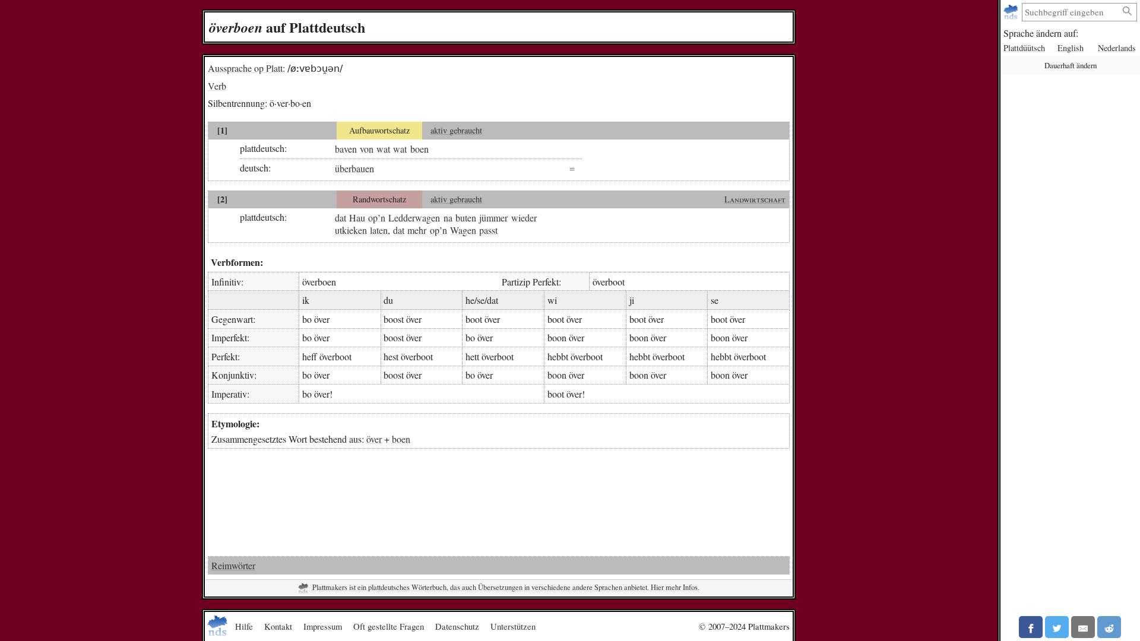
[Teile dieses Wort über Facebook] (1031, 627)
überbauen (354, 167)
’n (381, 217)
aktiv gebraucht (456, 130)
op (373, 217)
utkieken (351, 230)
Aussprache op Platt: (246, 68)
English (1070, 47)
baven (346, 148)
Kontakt (278, 626)
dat (340, 217)
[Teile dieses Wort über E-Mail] (1083, 627)
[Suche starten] (1127, 11)
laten (379, 230)
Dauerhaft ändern (1070, 65)
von (366, 148)
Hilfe (244, 626)
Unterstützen (513, 626)
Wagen (463, 230)
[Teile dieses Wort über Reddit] (1109, 627)
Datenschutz (457, 626)
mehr (416, 230)
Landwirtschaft (755, 199)
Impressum (322, 626)
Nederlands (1117, 47)
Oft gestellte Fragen (388, 626)
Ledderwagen (414, 217)
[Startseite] (1012, 12)
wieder (524, 217)
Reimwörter (233, 565)
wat (383, 148)
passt (488, 230)
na (448, 217)
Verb (217, 86)
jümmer (493, 217)
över (374, 439)
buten (465, 217)
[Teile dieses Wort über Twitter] (1057, 627)
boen (419, 148)
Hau (357, 217)
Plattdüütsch (1024, 47)
